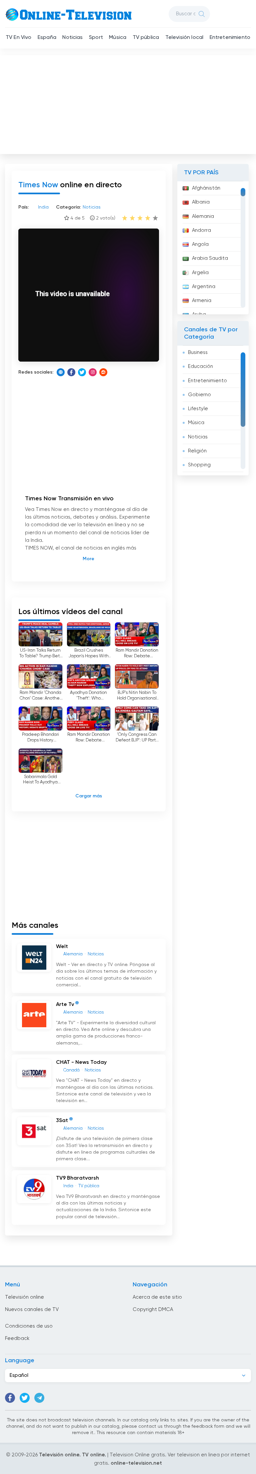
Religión (197, 450)
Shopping (199, 464)
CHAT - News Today (81, 1062)
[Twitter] (82, 372)
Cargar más (88, 796)
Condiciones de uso (29, 1326)
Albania (201, 202)
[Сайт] (61, 372)
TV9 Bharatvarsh (77, 1178)
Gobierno (199, 394)
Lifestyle (198, 408)
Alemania (203, 216)
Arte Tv (65, 1005)
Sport (96, 37)
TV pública (146, 37)
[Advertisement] (128, 103)
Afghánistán (206, 188)
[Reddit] (103, 372)
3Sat (62, 1120)
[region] (213, 247)
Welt (62, 946)
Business (198, 352)
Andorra (201, 230)
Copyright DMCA (153, 1309)
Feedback (17, 1338)
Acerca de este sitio (157, 1297)
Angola (200, 244)
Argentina (203, 286)
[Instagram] (93, 372)
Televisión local (184, 37)
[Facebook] (71, 372)
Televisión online (24, 1297)
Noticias (72, 37)
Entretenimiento (230, 37)
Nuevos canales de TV (32, 1309)
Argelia (200, 272)
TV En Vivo (19, 37)
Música (117, 37)
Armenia (201, 300)
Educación (200, 366)
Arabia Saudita (210, 258)
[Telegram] (39, 1398)
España (47, 37)
